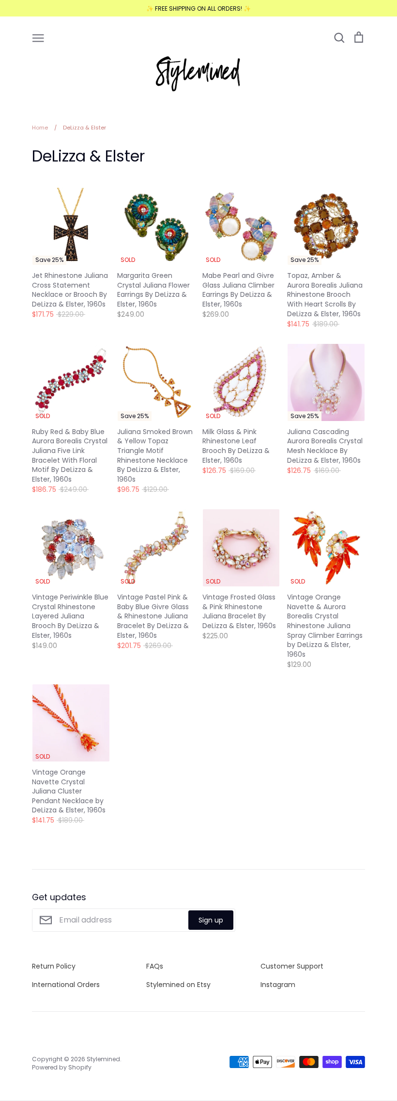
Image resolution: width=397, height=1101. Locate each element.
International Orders (66, 984)
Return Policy (54, 966)
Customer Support (291, 966)
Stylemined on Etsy (178, 984)
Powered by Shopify (62, 1067)
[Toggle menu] (38, 37)
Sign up (210, 920)
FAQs (154, 966)
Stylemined (103, 1059)
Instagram (277, 984)
